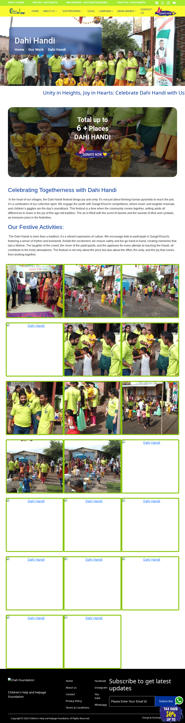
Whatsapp (101, 704)
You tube (97, 696)
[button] (72, 11)
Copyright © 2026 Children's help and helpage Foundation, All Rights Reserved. (50, 718)
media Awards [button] (126, 11)
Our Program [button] (71, 11)
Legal (91, 11)
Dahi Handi (57, 49)
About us (71, 687)
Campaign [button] (105, 11)
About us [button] (49, 11)
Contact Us (146, 11)
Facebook (100, 681)
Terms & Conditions (77, 707)
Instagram (101, 687)
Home (35, 11)
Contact (70, 694)
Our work (36, 49)
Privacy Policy (74, 701)
